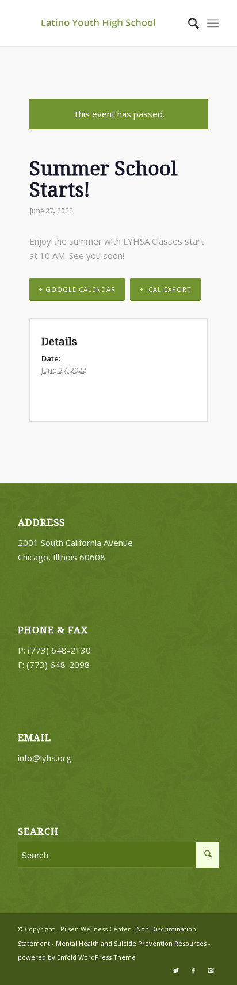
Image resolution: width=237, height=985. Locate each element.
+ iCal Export (165, 289)
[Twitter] (176, 970)
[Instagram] (210, 970)
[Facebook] (193, 970)
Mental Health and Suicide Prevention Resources (131, 943)
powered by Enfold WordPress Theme (77, 957)
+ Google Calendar (77, 289)
